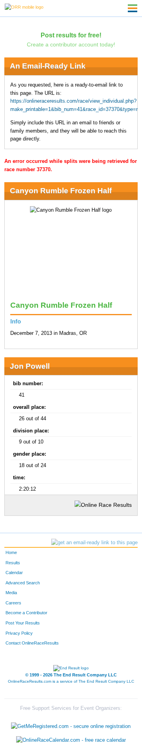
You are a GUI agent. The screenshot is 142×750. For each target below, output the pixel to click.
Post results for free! (71, 35)
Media (11, 592)
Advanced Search (23, 582)
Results (13, 562)
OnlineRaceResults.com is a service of (71, 681)
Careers (13, 602)
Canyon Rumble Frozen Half (61, 191)
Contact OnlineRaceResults (32, 643)
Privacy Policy (19, 633)
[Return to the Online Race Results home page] (24, 6)
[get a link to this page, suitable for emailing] (94, 542)
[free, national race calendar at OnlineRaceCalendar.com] (71, 740)
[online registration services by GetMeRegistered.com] (71, 724)
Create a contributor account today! (71, 44)
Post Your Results (23, 623)
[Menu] (132, 8)
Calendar (14, 572)
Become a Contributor (26, 612)
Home (11, 552)
